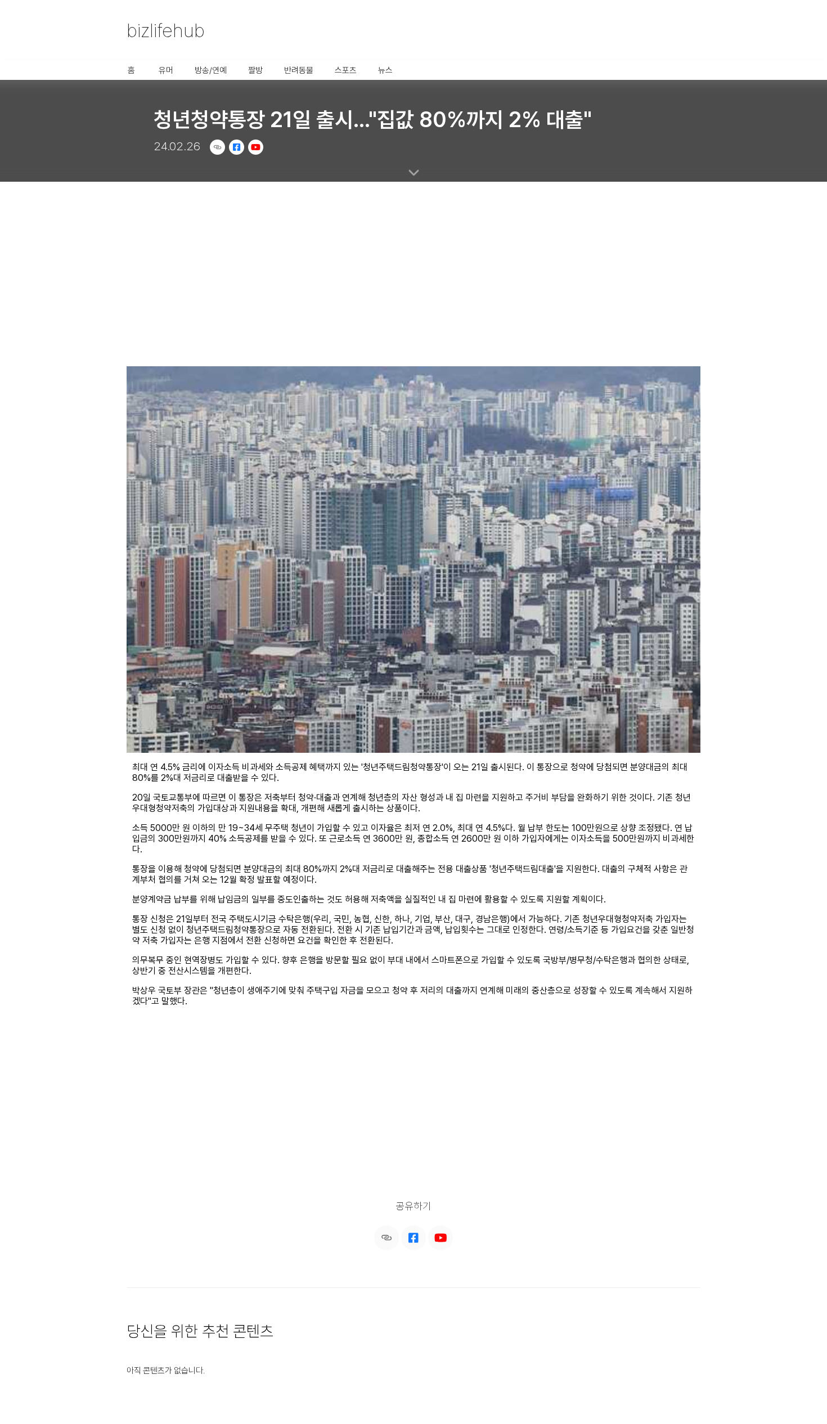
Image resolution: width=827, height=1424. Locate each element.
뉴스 (385, 70)
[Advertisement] (413, 267)
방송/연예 (211, 70)
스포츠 (346, 70)
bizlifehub (166, 30)
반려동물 (298, 70)
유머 (166, 70)
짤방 (255, 70)
